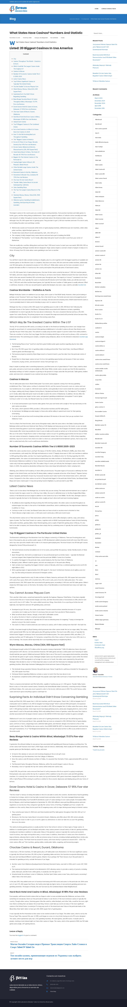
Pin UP (97, 507)
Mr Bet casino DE (100, 475)
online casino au (100, 488)
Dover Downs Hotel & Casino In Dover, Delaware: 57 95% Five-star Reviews (25, 108)
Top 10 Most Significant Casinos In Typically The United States (24, 82)
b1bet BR (98, 273)
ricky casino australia (101, 556)
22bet (97, 228)
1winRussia (98, 156)
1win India (98, 138)
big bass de (98, 301)
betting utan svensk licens (103, 296)
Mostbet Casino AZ (101, 443)
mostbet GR (98, 448)
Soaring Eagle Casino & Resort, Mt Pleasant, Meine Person (24, 163)
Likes (62, 38)
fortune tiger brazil (101, 398)
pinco (96, 516)
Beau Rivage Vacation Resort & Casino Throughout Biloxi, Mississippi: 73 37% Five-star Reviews (25, 101)
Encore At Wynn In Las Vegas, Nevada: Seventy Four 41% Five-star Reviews (25, 143)
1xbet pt (97, 206)
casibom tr (98, 328)
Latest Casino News (19, 79)
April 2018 (98, 106)
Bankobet (98, 278)
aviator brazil (99, 246)
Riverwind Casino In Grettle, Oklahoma (25, 172)
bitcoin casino (99, 305)
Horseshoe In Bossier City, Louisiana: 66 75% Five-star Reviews (25, 176)
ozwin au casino (100, 498)
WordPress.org (99, 647)
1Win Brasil (98, 120)
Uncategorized (44, 38)
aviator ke (98, 264)
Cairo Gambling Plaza (20, 187)
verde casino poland (101, 606)
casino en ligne (99, 337)
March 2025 (98, 98)
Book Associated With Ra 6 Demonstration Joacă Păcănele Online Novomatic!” (104, 57)
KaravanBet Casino (101, 412)
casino (97, 332)
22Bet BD (98, 233)
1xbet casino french (101, 178)
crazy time (98, 380)
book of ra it (99, 319)
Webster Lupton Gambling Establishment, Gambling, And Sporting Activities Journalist (26, 202)
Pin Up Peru (98, 511)
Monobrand (98, 439)
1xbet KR (97, 192)
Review (97, 547)
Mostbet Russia (100, 466)
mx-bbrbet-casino (100, 484)
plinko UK (98, 529)
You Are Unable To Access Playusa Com (25, 86)
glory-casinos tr (100, 407)
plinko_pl (98, 534)
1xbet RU (97, 210)
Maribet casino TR (100, 425)
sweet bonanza (99, 588)
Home (96, 9)
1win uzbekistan (100, 151)
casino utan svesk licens (102, 364)
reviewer (97, 552)
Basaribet (98, 283)
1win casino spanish (101, 129)
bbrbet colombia (100, 287)
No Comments (54, 38)
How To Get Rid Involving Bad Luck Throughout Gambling (24, 135)
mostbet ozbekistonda (102, 461)
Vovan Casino (99, 615)
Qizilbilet (98, 538)
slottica (97, 579)
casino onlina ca (100, 346)
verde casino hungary (101, 602)
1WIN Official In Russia (101, 142)
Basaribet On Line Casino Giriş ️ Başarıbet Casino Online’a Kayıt (102, 74)
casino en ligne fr (100, 341)
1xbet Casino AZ (100, 169)
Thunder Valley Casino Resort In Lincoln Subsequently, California (25, 183)
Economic (98, 389)
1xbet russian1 (99, 224)
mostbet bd (82, 285)
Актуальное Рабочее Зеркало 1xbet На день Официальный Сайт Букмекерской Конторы (105, 47)
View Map (53, 991)
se (95, 561)
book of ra (98, 314)
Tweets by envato (98, 750)
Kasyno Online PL (100, 416)
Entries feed (98, 642)
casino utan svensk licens (102, 359)
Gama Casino (99, 402)
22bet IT (97, 237)
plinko (97, 520)
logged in (21, 935)
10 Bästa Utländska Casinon (101, 81)
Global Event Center (19, 122)
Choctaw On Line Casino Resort (23, 180)
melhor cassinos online (102, 434)
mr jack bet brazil (100, 479)
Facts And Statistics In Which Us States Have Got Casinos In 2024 (25, 130)
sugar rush (98, 584)
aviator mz (98, 269)
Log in (96, 640)
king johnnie (98, 421)
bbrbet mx (98, 292)
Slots (96, 570)
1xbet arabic (99, 165)
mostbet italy (99, 457)
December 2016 (100, 108)
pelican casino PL (100, 502)
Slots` (97, 574)
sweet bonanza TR (100, 593)
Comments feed (100, 645)
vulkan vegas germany (101, 620)
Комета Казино (99, 624)
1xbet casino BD (100, 174)
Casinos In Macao (18, 71)
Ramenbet (98, 543)
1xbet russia (98, 215)
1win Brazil (98, 124)
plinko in (97, 525)
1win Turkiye (99, 147)
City (14, 59)
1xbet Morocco (99, 201)
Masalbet (98, 430)
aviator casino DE (100, 251)
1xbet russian (99, 219)
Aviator (97, 242)
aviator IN (98, 260)
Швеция (97, 629)
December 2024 (100, 101)
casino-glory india (100, 375)
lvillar (30, 38)
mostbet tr (98, 470)
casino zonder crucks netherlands (101, 370)
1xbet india (98, 183)
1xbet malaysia (99, 197)
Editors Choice (99, 393)
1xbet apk (98, 160)
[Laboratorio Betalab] (18, 9)
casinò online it (99, 355)
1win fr (97, 133)
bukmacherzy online (101, 323)
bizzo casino (99, 310)
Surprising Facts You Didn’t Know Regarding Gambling (23, 95)
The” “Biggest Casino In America (23, 139)
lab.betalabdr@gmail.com (57, 988)
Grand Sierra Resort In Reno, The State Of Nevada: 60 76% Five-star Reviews (26, 153)
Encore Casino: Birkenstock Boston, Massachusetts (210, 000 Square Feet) (25, 148)
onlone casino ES (100, 493)
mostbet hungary (100, 452)
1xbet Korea (98, 187)
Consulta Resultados (108, 9)
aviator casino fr (100, 255)
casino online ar (100, 350)
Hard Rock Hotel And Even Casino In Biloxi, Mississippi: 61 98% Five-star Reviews (26, 118)
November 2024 (100, 103)
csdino (97, 384)
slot (96, 565)
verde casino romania (101, 611)
